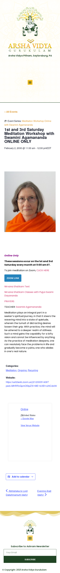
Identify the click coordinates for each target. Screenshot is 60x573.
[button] (30, 82)
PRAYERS (9, 301)
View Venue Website (30, 425)
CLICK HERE (42, 270)
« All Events (10, 111)
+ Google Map (27, 418)
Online (24, 409)
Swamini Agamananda (28, 307)
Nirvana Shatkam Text (17, 286)
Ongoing (22, 370)
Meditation (11, 370)
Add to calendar (20, 476)
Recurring (33, 370)
